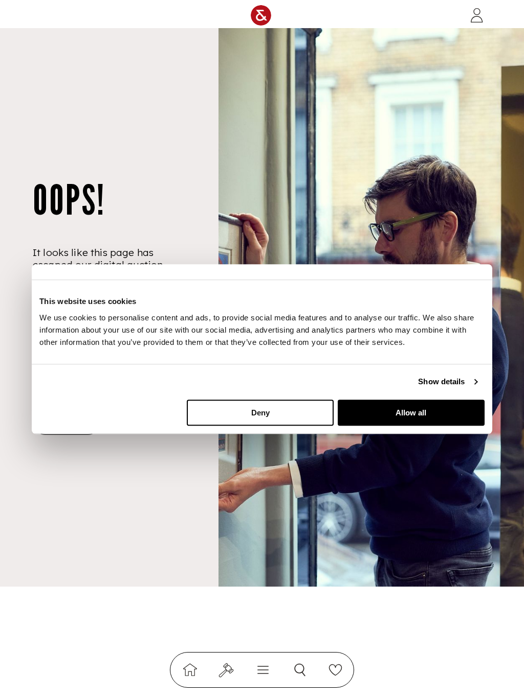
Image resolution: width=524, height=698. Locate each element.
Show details (441, 381)
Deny (260, 412)
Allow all (411, 412)
